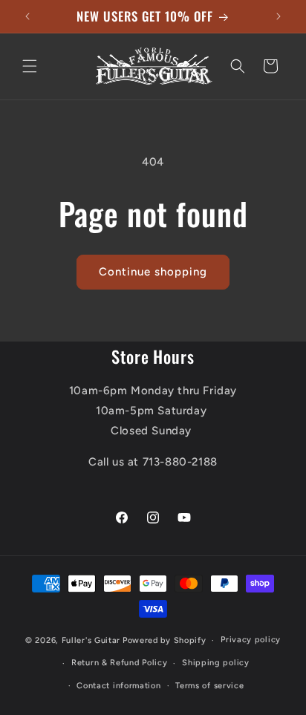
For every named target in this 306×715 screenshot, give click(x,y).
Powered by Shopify (164, 640)
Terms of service (209, 685)
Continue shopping (153, 271)
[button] (29, 66)
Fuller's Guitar (91, 640)
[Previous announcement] (27, 16)
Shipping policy (216, 662)
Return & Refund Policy (119, 662)
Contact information (118, 685)
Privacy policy (251, 639)
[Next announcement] (278, 16)
